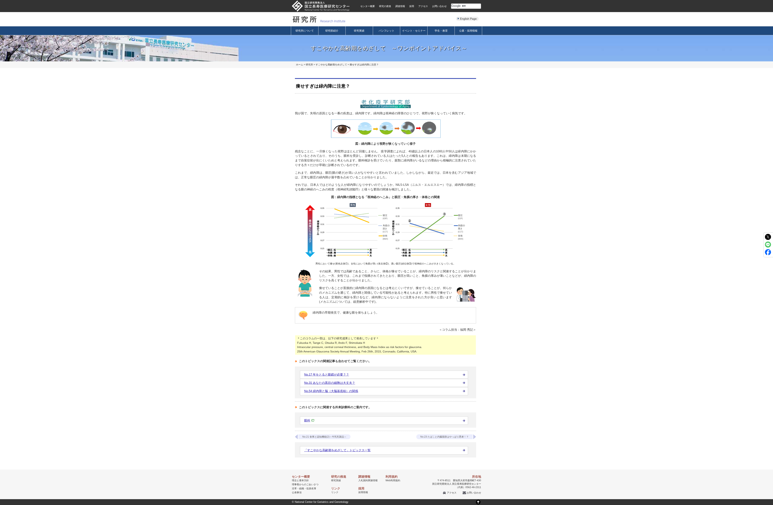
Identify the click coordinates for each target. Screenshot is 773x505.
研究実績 (359, 30)
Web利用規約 (392, 480)
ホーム (299, 64)
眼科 (307, 420)
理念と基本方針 (300, 480)
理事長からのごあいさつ (305, 484)
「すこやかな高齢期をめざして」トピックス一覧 (337, 450)
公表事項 (297, 492)
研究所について (305, 30)
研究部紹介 (331, 30)
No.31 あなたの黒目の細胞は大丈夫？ (329, 382)
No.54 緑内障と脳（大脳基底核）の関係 (331, 391)
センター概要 (367, 6)
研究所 (309, 64)
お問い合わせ (439, 6)
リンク (334, 492)
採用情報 (363, 492)
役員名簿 (311, 488)
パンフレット (386, 30)
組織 (301, 488)
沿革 (294, 488)
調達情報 (400, 6)
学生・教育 (441, 30)
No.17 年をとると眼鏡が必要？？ (326, 374)
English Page (468, 18)
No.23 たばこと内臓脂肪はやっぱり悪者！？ (444, 436)
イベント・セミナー (414, 30)
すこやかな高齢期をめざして (331, 64)
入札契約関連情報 (368, 480)
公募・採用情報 (468, 30)
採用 (411, 6)
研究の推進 (385, 6)
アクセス (423, 6)
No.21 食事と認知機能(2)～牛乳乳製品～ (324, 436)
